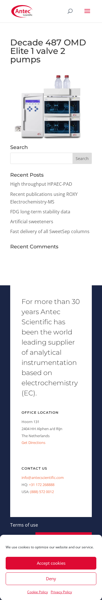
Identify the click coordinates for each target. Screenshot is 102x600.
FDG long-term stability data (40, 212)
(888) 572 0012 (42, 491)
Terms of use (24, 525)
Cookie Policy (37, 592)
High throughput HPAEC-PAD (41, 184)
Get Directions (33, 442)
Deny (51, 578)
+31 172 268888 (41, 484)
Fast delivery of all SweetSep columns (50, 231)
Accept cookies (51, 563)
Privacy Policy (61, 592)
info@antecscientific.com (43, 477)
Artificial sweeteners (31, 221)
